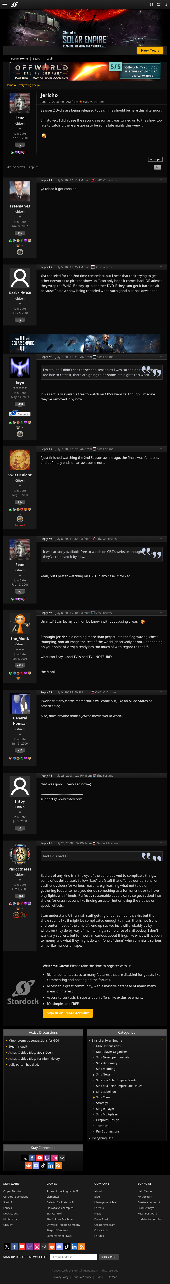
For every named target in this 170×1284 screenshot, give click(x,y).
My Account (145, 1196)
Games (52, 1184)
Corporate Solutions (15, 1196)
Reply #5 (46, 539)
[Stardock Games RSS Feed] (58, 1165)
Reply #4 (46, 449)
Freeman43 (20, 206)
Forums (99, 1236)
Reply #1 (46, 180)
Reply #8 (46, 775)
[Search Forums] (166, 4)
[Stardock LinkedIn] (51, 1165)
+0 (19, 320)
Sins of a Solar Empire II (61, 1208)
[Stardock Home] (14, 4)
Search (37, 58)
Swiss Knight (20, 474)
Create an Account (149, 1202)
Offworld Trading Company (63, 1225)
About (98, 1191)
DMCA (99, 1277)
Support (145, 1184)
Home (9, 85)
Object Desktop (12, 1191)
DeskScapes (10, 1213)
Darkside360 (20, 292)
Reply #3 (46, 357)
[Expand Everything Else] (89, 1138)
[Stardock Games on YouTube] (39, 1158)
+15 (20, 750)
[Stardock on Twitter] (24, 1158)
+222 (20, 665)
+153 (20, 896)
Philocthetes (19, 869)
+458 (20, 404)
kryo (20, 382)
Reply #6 (46, 613)
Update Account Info (150, 1219)
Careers (99, 1208)
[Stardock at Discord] (36, 1165)
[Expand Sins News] (94, 1075)
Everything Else (27, 85)
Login (49, 58)
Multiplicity (10, 1219)
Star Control (54, 1213)
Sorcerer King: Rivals (59, 1236)
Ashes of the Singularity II (62, 1191)
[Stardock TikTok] (43, 1165)
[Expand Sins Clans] (94, 1097)
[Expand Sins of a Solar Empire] (89, 1041)
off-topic (155, 159)
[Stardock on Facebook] (32, 1158)
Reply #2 (46, 267)
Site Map (112, 1277)
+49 (20, 502)
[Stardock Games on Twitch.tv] (47, 1158)
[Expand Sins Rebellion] (94, 1092)
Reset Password (147, 1213)
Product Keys (146, 1208)
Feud (20, 117)
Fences (7, 1208)
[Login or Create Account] (151, 4)
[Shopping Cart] (158, 4)
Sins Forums (103, 267)
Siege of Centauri (57, 1230)
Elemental (53, 1196)
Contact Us (101, 1230)
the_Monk (20, 638)
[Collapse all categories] (163, 1039)
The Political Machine (60, 1219)
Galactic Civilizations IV (60, 1202)
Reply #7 (46, 692)
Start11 (7, 1202)
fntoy (20, 801)
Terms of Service (82, 1277)
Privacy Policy (60, 1277)
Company (101, 1184)
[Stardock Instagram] (54, 1158)
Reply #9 (46, 843)
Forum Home (19, 58)
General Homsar (20, 720)
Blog (97, 1196)
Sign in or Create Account (68, 1013)
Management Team (106, 1202)
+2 (19, 145)
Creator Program (104, 1225)
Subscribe (108, 1257)
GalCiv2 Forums (93, 102)
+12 (20, 233)
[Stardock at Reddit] (28, 1165)
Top (161, 180)
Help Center (145, 1191)
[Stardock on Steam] (62, 1158)
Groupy (8, 1225)
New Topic (150, 50)
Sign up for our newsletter (25, 1257)
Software (11, 1184)
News (97, 1213)
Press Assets (101, 1219)
